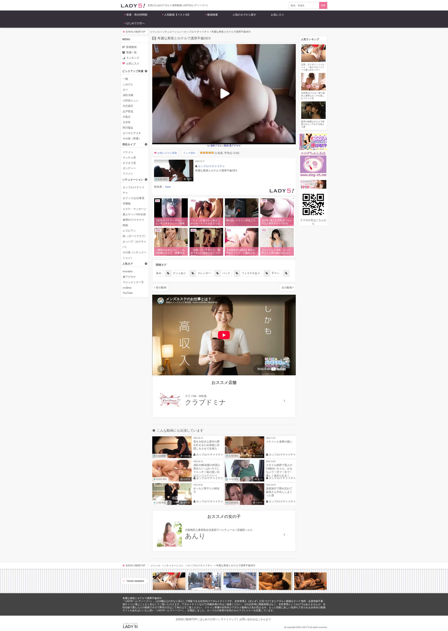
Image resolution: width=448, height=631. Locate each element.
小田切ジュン (130, 100)
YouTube (128, 292)
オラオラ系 (129, 162)
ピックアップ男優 (132, 71)
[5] (212, 152)
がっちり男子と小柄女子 (206, 490)
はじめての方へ (135, 23)
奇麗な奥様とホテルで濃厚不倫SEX (142, 598)
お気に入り (277, 14)
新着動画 (131, 46)
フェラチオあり (226, 273)
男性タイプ (128, 144)
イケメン (128, 152)
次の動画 (287, 287)
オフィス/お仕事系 (133, 198)
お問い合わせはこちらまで (255, 619)
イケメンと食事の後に (279, 441)
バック (201, 273)
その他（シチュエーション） (134, 255)
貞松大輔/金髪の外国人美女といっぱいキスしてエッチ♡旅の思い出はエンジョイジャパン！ (206, 471)
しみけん (128, 84)
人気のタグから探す (244, 14)
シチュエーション (132, 179)
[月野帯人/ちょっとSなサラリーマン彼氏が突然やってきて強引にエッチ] (275, 581)
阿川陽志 (128, 127)
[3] (206, 152)
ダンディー (129, 168)
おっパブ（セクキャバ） (134, 244)
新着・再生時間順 (136, 14)
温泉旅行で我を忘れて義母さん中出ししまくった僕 (279, 492)
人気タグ (127, 263)
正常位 (270, 273)
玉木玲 (127, 122)
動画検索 (212, 14)
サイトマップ (229, 619)
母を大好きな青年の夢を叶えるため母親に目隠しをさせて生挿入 (206, 445)
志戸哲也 (128, 111)
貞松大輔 (128, 95)
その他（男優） (132, 138)
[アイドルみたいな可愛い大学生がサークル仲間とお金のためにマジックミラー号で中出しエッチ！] (204, 581)
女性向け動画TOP (186, 619)
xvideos (127, 287)
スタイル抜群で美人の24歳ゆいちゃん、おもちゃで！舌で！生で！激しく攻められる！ (279, 470)
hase (168, 186)
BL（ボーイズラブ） (135, 236)
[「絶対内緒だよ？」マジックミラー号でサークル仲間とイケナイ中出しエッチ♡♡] (239, 581)
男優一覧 (131, 52)
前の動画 (161, 287)
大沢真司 (128, 105)
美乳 (288, 273)
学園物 (127, 203)
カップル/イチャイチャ (133, 190)
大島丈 (127, 116)
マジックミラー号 (133, 282)
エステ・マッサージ (134, 208)
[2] (204, 152)
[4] (209, 152)
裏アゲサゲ (129, 276)
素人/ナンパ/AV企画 (134, 214)
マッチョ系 (129, 157)
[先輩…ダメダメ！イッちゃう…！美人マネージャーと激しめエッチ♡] (169, 581)
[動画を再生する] (173, 180)
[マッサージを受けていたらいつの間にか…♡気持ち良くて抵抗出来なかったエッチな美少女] (310, 581)
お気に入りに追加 (167, 153)
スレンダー (179, 273)
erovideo (127, 271)
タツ (125, 89)
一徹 (125, 78)
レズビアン (129, 230)
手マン (251, 273)
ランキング (132, 57)
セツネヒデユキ (132, 133)
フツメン (128, 173)
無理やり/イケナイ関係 (133, 222)
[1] (201, 152)
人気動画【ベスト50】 (177, 14)
